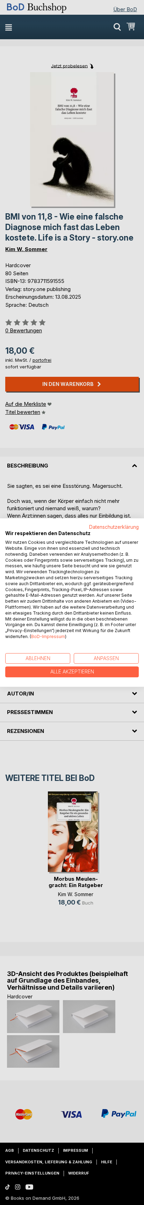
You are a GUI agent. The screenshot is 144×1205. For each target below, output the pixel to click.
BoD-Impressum (48, 636)
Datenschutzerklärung (114, 527)
